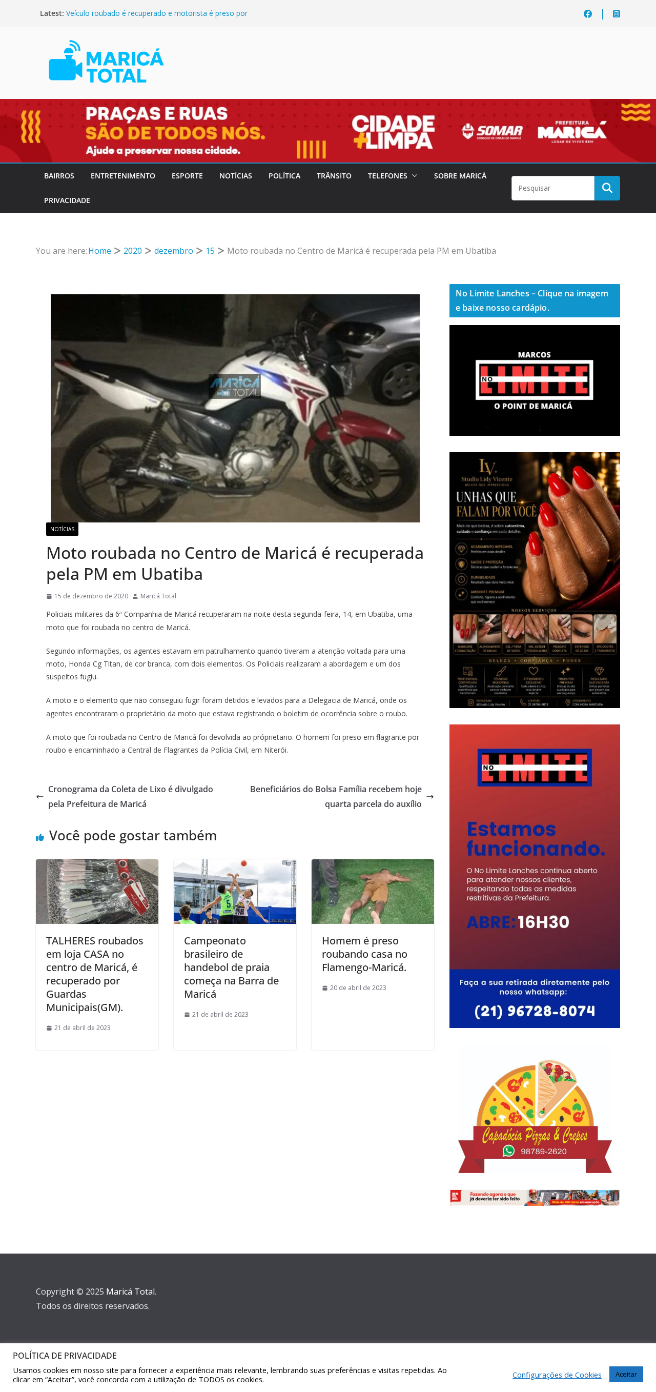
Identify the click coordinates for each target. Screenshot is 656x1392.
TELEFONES (387, 175)
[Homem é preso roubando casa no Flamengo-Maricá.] (373, 866)
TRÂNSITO (334, 175)
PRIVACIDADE (67, 200)
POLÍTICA (284, 175)
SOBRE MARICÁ (460, 175)
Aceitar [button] (626, 1374)
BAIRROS (59, 175)
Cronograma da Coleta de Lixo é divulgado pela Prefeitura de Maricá (130, 796)
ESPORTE (187, 175)
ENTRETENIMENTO (123, 175)
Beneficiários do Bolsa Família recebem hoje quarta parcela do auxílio (336, 796)
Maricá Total (158, 596)
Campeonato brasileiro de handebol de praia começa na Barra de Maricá (231, 967)
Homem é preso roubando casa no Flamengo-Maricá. (364, 954)
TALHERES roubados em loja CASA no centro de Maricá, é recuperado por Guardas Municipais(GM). (95, 974)
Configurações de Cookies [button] (557, 1374)
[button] (412, 176)
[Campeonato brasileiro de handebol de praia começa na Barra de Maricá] (235, 866)
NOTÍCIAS (235, 175)
